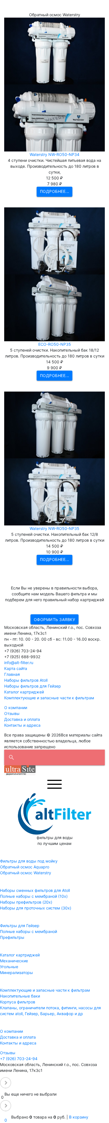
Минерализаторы (16, 972)
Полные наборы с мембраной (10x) (34, 896)
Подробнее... (54, 191)
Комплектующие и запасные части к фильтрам (49, 697)
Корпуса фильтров (17, 1001)
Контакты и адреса (22, 725)
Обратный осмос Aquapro (24, 866)
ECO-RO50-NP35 (54, 344)
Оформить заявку (54, 619)
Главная (12, 674)
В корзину (78, 1117)
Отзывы (12, 713)
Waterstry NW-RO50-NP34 (54, 154)
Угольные (9, 966)
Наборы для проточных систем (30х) (35, 908)
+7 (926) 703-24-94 (18, 1058)
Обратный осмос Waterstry (25, 872)
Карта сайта (15, 668)
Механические (14, 960)
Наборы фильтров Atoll (26, 680)
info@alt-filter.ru (18, 662)
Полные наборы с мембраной (28, 931)
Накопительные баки (20, 996)
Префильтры (12, 937)
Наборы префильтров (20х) (26, 902)
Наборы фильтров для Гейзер (32, 686)
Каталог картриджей (24, 692)
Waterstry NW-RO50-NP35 (54, 528)
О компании (15, 707)
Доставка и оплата (22, 719)
